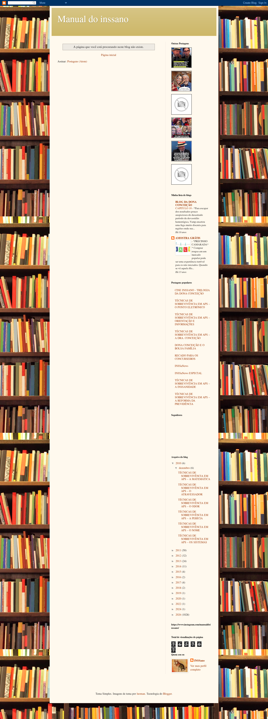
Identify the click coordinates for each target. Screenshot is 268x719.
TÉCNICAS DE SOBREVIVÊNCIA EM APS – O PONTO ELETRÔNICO (192, 304)
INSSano (199, 661)
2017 (179, 582)
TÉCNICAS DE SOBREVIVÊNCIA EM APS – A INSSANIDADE (192, 383)
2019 (179, 593)
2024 (179, 609)
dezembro (185, 468)
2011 (179, 550)
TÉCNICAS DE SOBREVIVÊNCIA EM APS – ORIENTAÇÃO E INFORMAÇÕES (192, 319)
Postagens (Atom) (77, 61)
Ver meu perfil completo (198, 668)
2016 (179, 577)
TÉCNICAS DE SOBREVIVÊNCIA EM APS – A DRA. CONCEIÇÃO (192, 334)
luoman (141, 693)
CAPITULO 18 (183, 208)
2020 (179, 598)
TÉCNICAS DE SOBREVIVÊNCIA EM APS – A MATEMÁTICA (194, 476)
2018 (179, 588)
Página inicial (108, 55)
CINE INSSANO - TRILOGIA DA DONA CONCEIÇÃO (192, 291)
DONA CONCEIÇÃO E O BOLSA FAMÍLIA (189, 346)
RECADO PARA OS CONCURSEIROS (186, 357)
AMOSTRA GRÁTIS (187, 238)
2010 (179, 463)
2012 (179, 555)
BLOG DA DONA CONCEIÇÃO (186, 203)
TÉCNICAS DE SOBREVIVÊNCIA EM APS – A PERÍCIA (193, 515)
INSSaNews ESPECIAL (188, 373)
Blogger (167, 693)
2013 (179, 561)
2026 (179, 614)
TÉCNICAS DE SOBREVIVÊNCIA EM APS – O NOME (193, 527)
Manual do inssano (93, 18)
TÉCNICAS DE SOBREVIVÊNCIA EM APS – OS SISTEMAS (193, 539)
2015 (179, 571)
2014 (179, 566)
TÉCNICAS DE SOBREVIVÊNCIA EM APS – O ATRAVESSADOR (193, 489)
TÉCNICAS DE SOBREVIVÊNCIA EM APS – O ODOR (193, 503)
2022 (179, 604)
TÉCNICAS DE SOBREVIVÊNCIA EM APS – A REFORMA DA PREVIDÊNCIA (192, 399)
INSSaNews (181, 366)
